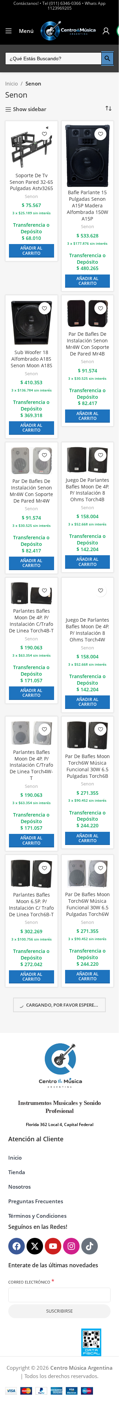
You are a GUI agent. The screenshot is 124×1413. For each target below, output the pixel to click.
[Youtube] (53, 1246)
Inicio (11, 83)
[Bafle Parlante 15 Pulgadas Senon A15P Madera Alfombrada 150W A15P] (87, 156)
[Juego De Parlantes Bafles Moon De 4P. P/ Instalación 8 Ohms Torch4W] (87, 598)
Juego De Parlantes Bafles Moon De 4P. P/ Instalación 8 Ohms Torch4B (87, 490)
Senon (31, 196)
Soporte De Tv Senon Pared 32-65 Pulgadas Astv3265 (31, 182)
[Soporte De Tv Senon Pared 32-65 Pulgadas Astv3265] (31, 147)
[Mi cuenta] (106, 31)
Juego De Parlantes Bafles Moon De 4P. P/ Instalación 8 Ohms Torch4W (87, 630)
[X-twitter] (35, 1246)
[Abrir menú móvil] (9, 31)
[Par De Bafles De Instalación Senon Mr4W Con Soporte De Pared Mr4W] (31, 461)
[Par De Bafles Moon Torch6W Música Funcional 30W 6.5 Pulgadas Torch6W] (87, 873)
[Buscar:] (53, 58)
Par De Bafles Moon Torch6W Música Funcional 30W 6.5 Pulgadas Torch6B (87, 766)
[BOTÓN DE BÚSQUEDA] (107, 58)
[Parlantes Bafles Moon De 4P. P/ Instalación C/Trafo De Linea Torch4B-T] (31, 593)
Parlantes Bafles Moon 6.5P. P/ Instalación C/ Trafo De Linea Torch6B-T (31, 905)
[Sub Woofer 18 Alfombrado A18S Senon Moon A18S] (31, 322)
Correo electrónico (31, 1282)
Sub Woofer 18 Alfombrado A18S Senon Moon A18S (31, 359)
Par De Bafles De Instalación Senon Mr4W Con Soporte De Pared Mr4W (31, 491)
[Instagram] (71, 1246)
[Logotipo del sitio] (68, 30)
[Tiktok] (89, 1246)
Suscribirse (59, 1311)
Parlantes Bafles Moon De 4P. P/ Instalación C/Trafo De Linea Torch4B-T (31, 621)
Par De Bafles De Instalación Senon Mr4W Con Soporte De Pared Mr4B (87, 344)
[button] (31, 251)
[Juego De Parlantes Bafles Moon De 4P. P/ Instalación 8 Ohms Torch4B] (87, 460)
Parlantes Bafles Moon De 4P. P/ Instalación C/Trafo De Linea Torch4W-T (31, 765)
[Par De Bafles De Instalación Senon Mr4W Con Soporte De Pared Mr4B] (87, 313)
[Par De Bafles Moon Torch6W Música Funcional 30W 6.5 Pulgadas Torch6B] (87, 735)
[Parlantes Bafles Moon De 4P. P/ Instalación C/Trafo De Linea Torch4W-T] (31, 733)
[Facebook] (16, 1246)
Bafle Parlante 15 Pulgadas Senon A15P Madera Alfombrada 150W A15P (87, 205)
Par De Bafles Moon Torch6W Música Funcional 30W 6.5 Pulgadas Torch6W (87, 904)
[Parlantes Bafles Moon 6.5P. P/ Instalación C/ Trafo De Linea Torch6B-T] (31, 873)
